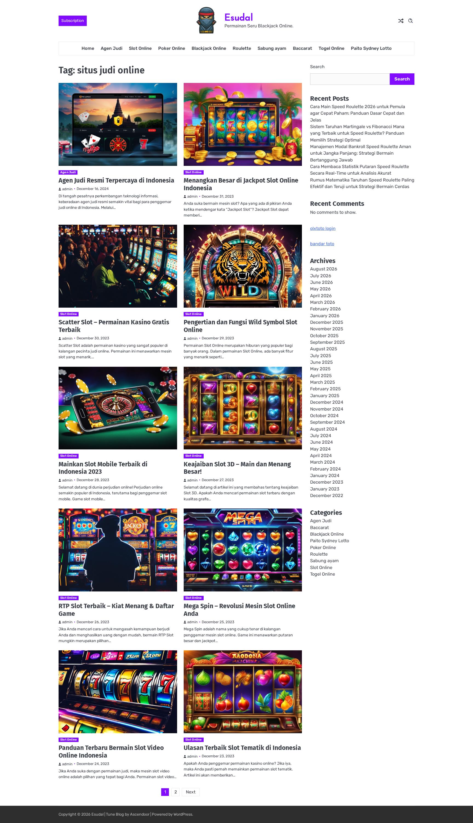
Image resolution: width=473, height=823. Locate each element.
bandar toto (322, 244)
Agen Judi (111, 48)
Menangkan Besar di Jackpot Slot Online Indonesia (241, 184)
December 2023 (326, 482)
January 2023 (324, 489)
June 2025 (321, 362)
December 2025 (326, 322)
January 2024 (324, 475)
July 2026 (320, 275)
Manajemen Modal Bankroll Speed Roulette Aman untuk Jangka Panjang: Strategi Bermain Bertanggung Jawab (360, 153)
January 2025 (324, 395)
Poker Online (171, 48)
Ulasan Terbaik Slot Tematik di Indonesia (242, 748)
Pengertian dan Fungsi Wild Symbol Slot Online (240, 326)
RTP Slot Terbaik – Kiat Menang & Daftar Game (116, 609)
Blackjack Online (209, 48)
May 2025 (320, 369)
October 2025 (324, 335)
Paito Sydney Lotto (371, 48)
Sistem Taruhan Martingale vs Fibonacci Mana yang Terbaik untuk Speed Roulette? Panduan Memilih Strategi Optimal (357, 133)
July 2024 (320, 435)
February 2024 (325, 469)
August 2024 (323, 429)
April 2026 (321, 295)
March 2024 (322, 462)
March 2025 (322, 382)
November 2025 (326, 329)
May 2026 (320, 289)
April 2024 (321, 455)
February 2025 (325, 389)
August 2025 (323, 349)
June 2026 (321, 282)
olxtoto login (323, 228)
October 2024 (324, 415)
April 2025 (321, 375)
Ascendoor (139, 814)
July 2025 (320, 355)
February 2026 (325, 309)
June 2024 (321, 442)
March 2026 (322, 302)
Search (317, 66)
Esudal (238, 17)
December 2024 (326, 402)
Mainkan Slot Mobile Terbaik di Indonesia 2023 (103, 468)
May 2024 (320, 449)
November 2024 (326, 409)
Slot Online (140, 48)
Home (88, 48)
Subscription (72, 20)
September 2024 (327, 422)
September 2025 (327, 342)
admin (67, 189)
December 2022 (326, 495)
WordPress (183, 814)
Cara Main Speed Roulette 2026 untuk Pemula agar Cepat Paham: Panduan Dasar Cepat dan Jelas (357, 113)
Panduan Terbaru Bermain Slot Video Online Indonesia (111, 751)
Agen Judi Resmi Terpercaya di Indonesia (116, 180)
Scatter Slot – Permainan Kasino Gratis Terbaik (114, 326)
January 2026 (324, 315)
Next (190, 792)
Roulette (242, 48)
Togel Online (331, 48)
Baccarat (302, 48)
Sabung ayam (272, 48)
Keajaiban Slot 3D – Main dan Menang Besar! (237, 468)
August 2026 (323, 269)
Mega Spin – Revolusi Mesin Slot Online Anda (239, 609)
